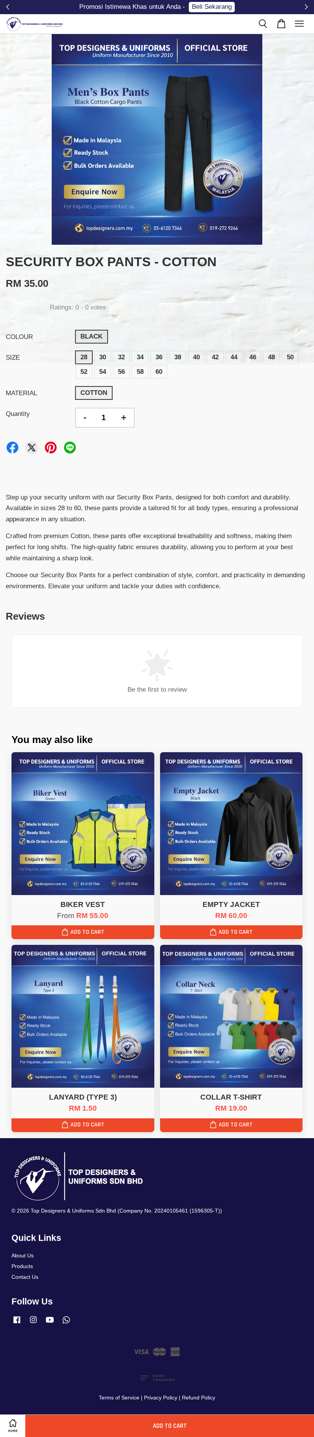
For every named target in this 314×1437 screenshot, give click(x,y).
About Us (22, 1255)
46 (252, 357)
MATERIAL (21, 393)
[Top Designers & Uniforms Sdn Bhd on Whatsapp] (66, 1323)
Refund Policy (198, 1397)
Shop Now (205, 6)
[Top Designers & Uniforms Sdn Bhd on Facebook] (16, 1323)
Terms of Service (119, 1397)
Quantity (18, 413)
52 (83, 371)
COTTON (93, 392)
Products (22, 1266)
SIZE (13, 357)
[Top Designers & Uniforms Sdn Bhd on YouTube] (49, 1323)
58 (140, 371)
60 (158, 371)
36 (158, 357)
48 (271, 357)
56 (121, 371)
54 (102, 371)
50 (290, 357)
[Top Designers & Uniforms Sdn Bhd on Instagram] (33, 1323)
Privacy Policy (160, 1397)
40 (196, 357)
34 (140, 357)
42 (215, 357)
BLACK (91, 336)
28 (83, 357)
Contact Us (24, 1277)
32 (121, 357)
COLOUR (19, 336)
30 (102, 357)
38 (177, 357)
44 (234, 357)
